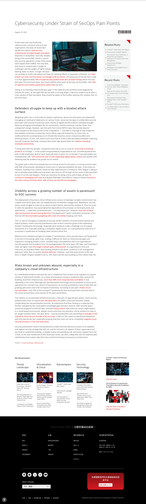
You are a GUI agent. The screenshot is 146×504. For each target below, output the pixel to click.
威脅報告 (25, 450)
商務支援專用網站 (53, 441)
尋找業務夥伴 (26, 454)
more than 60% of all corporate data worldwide (63, 280)
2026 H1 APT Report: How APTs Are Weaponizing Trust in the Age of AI (117, 93)
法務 (29, 498)
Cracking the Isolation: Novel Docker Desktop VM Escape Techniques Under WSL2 (44, 396)
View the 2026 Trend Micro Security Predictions (115, 407)
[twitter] (126, 31)
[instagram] (40, 475)
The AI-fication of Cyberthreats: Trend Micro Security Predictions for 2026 (63, 399)
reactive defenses (49, 252)
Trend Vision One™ (61, 427)
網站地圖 (55, 498)
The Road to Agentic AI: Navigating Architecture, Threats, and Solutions (84, 405)
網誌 (23, 441)
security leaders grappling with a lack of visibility (45, 216)
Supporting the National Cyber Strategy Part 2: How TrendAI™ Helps (116, 99)
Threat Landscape (27, 343)
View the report (111, 378)
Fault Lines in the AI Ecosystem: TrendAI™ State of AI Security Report (24, 384)
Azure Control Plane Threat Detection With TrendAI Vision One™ (44, 405)
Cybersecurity (38, 343)
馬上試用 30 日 (105, 484)
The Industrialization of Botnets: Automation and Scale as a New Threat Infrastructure (25, 397)
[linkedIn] (129, 31)
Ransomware (64, 364)
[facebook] (122, 31)
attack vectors (59, 308)
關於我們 (76, 441)
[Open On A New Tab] (35, 475)
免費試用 (50, 454)
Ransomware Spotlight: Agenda (116, 52)
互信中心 (76, 459)
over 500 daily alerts (48, 300)
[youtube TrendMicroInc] (46, 475)
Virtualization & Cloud (44, 366)
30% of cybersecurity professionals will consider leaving (58, 79)
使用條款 (47, 498)
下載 (49, 450)
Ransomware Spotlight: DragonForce (114, 64)
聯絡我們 (50, 445)
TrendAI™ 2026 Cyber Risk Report (118, 49)
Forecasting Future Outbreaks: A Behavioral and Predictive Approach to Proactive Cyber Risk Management (117, 57)
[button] (36, 487)
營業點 (75, 450)
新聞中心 (25, 445)
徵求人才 (76, 445)
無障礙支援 (37, 498)
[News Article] (119, 31)
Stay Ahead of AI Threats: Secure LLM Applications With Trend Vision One (84, 396)
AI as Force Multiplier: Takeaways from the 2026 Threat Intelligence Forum (117, 87)
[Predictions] (117, 396)
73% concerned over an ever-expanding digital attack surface (56, 156)
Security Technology (83, 366)
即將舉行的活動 (78, 454)
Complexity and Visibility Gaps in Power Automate (116, 68)
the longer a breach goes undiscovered (49, 247)
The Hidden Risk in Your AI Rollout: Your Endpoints (117, 108)
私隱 (23, 498)
